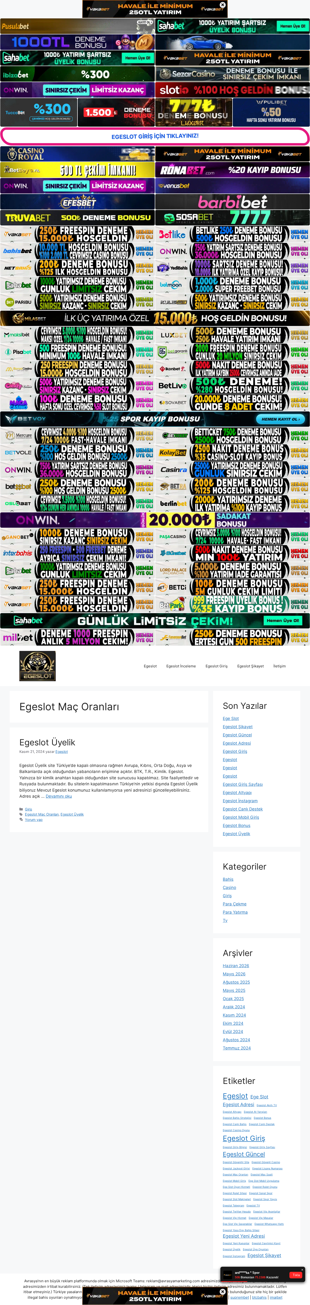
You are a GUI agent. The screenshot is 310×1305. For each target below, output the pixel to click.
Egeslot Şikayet (250, 666)
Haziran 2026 (236, 965)
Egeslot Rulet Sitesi (235, 1193)
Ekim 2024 (233, 1023)
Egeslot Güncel (237, 735)
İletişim (279, 666)
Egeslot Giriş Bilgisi (235, 1147)
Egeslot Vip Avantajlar (266, 1211)
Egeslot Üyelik (47, 742)
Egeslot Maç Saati (262, 1174)
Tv (225, 920)
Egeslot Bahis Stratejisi (237, 1118)
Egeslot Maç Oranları (42, 814)
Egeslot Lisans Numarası (267, 1168)
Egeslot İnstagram (240, 800)
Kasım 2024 (234, 1015)
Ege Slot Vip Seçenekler (237, 1224)
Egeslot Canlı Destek (243, 809)
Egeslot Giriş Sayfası (243, 784)
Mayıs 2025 (234, 990)
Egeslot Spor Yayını (265, 1199)
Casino (229, 887)
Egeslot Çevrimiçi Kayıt (266, 1243)
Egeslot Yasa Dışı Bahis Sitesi (241, 1230)
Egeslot (150, 666)
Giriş (28, 809)
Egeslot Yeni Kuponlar (236, 1243)
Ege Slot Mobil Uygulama (263, 1180)
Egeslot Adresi (237, 743)
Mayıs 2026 (234, 974)
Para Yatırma (235, 912)
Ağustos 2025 (236, 982)
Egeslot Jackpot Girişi (236, 1168)
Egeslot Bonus (236, 825)
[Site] (77, 234)
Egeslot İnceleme (181, 666)
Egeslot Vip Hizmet (234, 1218)
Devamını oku (59, 796)
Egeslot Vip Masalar (261, 1218)
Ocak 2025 (233, 998)
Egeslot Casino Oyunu (236, 1130)
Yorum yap (34, 820)
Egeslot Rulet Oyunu (265, 1187)
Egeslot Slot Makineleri (237, 1199)
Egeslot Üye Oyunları (256, 1249)
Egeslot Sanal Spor (260, 1193)
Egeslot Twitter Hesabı (237, 1211)
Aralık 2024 (234, 1006)
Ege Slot (231, 718)
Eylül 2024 (233, 1031)
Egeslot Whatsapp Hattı (269, 1224)
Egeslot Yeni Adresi (244, 1236)
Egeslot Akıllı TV (267, 1105)
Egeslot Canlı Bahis (235, 1124)
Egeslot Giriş (217, 666)
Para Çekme (235, 904)
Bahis (228, 879)
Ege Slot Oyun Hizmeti (236, 1187)
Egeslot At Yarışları (255, 1111)
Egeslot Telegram (233, 1205)
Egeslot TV (253, 1205)
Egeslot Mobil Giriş (241, 817)
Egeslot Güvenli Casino (266, 1162)
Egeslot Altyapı (237, 792)
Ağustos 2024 (236, 1039)
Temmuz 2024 (237, 1048)
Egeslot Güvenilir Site (236, 1162)
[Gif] (155, 318)
